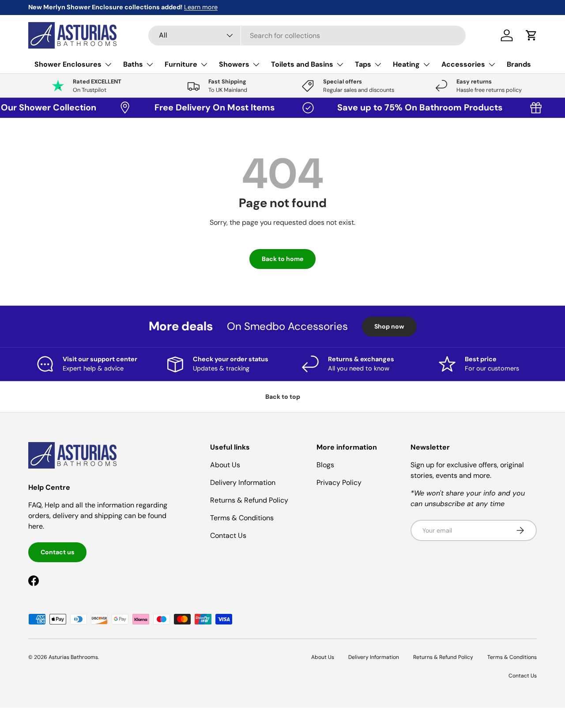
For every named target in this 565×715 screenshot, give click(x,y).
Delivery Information (242, 482)
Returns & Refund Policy (249, 500)
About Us (225, 464)
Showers (234, 64)
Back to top (282, 397)
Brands (519, 64)
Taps (363, 64)
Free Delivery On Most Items (209, 107)
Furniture (181, 64)
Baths (133, 64)
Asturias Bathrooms (73, 657)
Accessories (463, 64)
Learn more (201, 7)
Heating (406, 64)
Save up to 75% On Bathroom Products (415, 107)
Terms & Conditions (242, 517)
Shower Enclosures (68, 64)
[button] (531, 35)
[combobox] (307, 35)
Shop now (389, 326)
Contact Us (228, 535)
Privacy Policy (339, 482)
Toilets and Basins (302, 64)
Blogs (325, 464)
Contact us (57, 552)
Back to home (282, 259)
